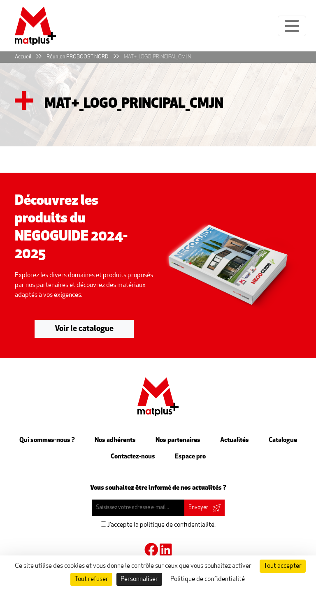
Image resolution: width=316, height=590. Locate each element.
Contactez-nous (133, 456)
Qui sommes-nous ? (47, 440)
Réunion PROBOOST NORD (77, 57)
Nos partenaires (178, 440)
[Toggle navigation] (292, 26)
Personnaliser (139, 579)
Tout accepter (283, 566)
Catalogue (283, 440)
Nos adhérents (115, 440)
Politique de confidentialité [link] (207, 579)
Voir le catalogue (84, 329)
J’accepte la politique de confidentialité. (161, 525)
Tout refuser (91, 579)
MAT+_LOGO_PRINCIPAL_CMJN (157, 57)
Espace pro (190, 456)
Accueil (23, 57)
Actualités (234, 440)
